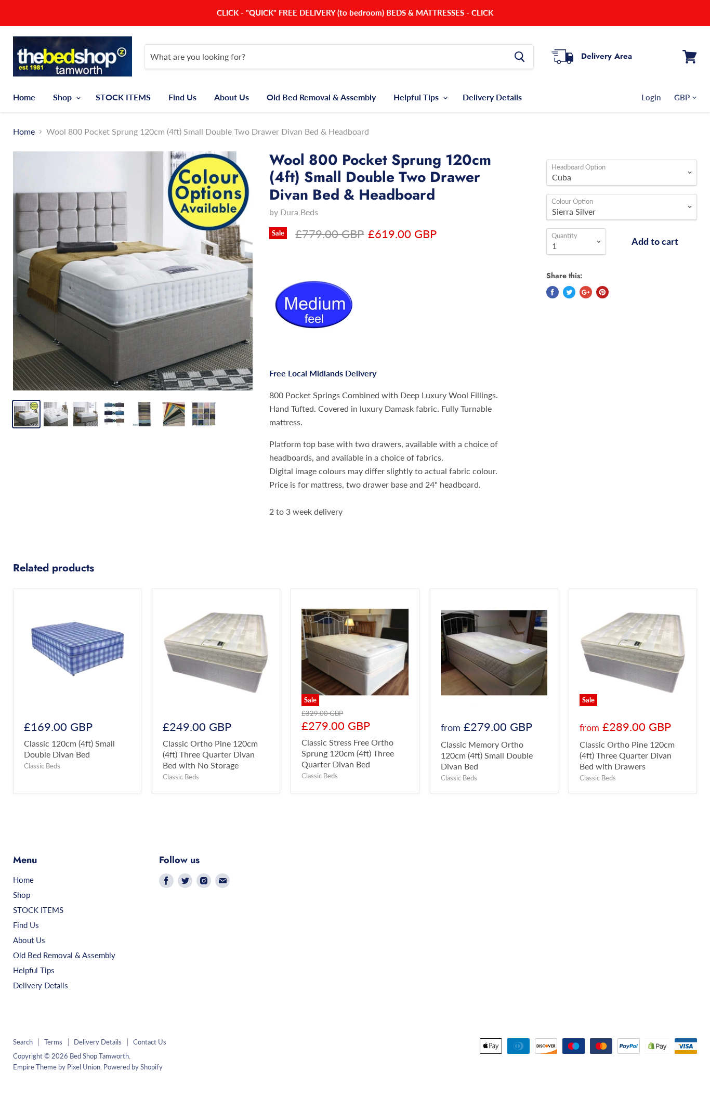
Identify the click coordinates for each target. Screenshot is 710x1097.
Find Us (182, 97)
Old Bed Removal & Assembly (321, 97)
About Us (231, 97)
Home (24, 97)
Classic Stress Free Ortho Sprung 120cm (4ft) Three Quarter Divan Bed (347, 753)
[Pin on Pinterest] (602, 292)
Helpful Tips (417, 97)
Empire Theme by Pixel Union (56, 1067)
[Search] (519, 57)
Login (651, 97)
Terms (53, 1042)
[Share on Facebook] (552, 292)
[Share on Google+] (586, 292)
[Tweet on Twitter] (569, 292)
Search (23, 1042)
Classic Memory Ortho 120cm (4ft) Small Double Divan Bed (487, 755)
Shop (63, 97)
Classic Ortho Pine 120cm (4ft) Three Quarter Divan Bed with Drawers (627, 755)
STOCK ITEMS (123, 97)
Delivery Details (492, 97)
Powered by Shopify (133, 1067)
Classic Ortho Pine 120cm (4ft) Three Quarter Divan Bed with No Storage (210, 754)
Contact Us (149, 1042)
